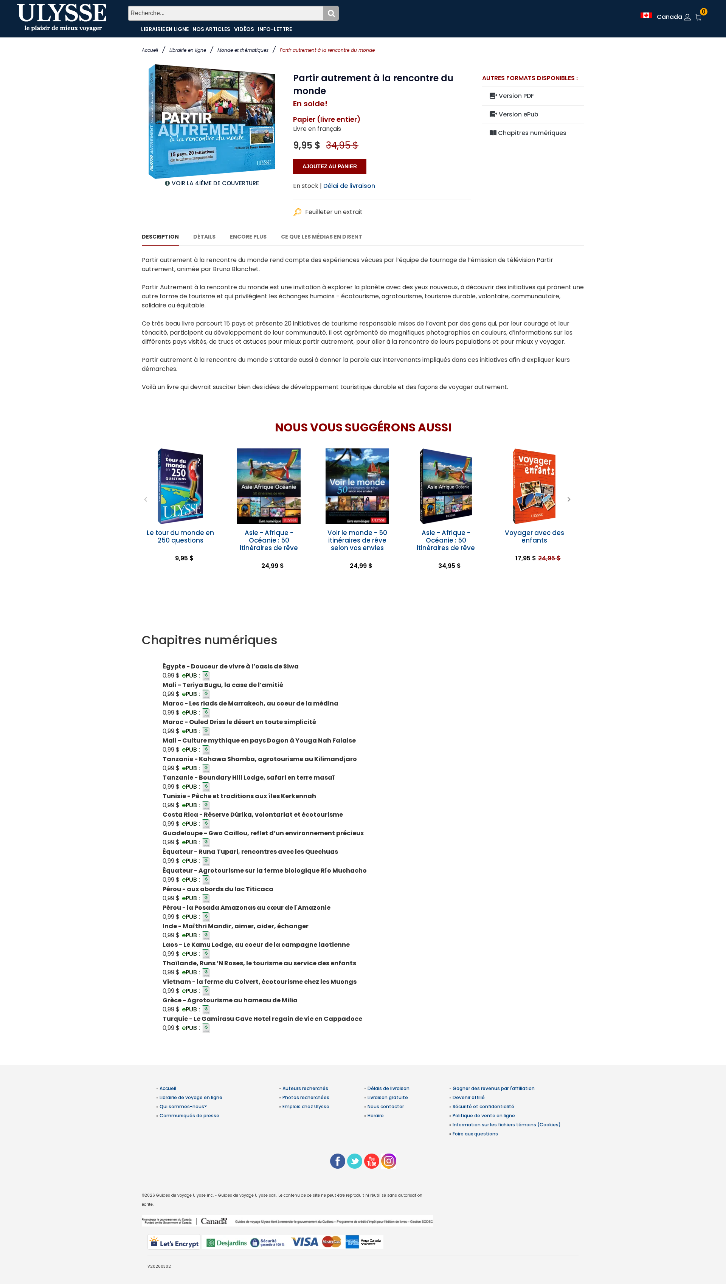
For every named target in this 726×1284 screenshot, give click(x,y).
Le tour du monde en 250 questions (180, 536)
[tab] (363, 640)
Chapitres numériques (531, 133)
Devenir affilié (469, 1097)
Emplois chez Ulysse (305, 1106)
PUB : (192, 675)
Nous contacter (386, 1106)
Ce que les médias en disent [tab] (321, 236)
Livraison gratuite (388, 1097)
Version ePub (517, 114)
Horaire (376, 1115)
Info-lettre (275, 29)
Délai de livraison (349, 185)
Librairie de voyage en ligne (191, 1097)
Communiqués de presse (189, 1115)
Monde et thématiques (242, 50)
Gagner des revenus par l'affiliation (494, 1088)
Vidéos (244, 29)
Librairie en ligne (187, 50)
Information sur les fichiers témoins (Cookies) (507, 1124)
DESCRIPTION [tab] (160, 236)
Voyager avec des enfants (534, 536)
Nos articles (211, 29)
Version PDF (515, 95)
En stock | (307, 185)
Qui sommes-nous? (183, 1106)
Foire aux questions (475, 1133)
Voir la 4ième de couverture (215, 183)
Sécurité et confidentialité (483, 1106)
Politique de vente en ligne (484, 1115)
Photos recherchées (305, 1097)
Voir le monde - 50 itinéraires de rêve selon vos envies (357, 540)
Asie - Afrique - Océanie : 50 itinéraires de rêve (269, 540)
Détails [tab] (204, 236)
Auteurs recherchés (305, 1088)
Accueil (150, 50)
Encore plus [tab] (248, 236)
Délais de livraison (389, 1088)
